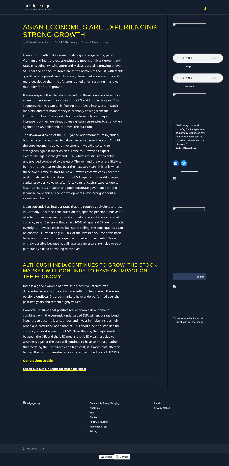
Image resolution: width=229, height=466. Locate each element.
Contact (94, 417)
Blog (92, 412)
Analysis (75, 42)
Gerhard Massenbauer (39, 42)
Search (200, 276)
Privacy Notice (162, 407)
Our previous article (38, 361)
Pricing (93, 431)
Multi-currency (100, 42)
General (86, 42)
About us (95, 407)
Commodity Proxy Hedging (104, 403)
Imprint (158, 403)
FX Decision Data (99, 421)
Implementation (98, 426)
